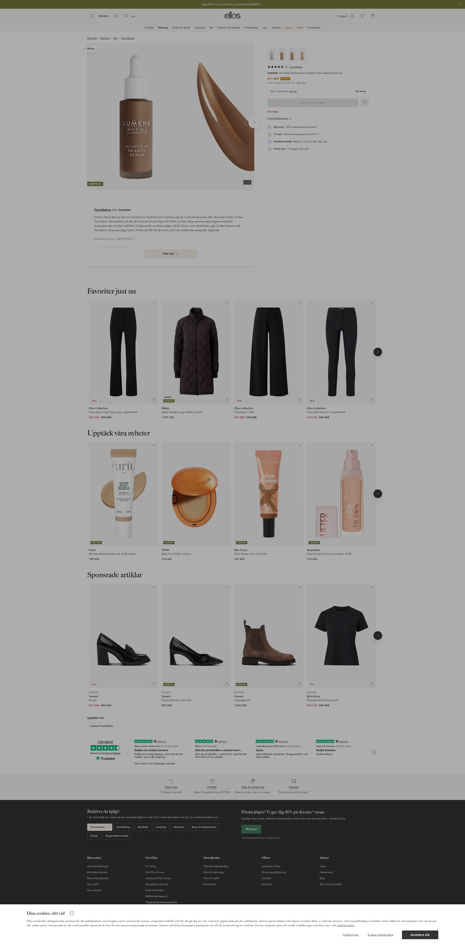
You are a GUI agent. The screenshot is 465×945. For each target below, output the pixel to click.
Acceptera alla (420, 934)
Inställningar (351, 934)
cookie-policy (346, 925)
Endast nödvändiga (380, 934)
